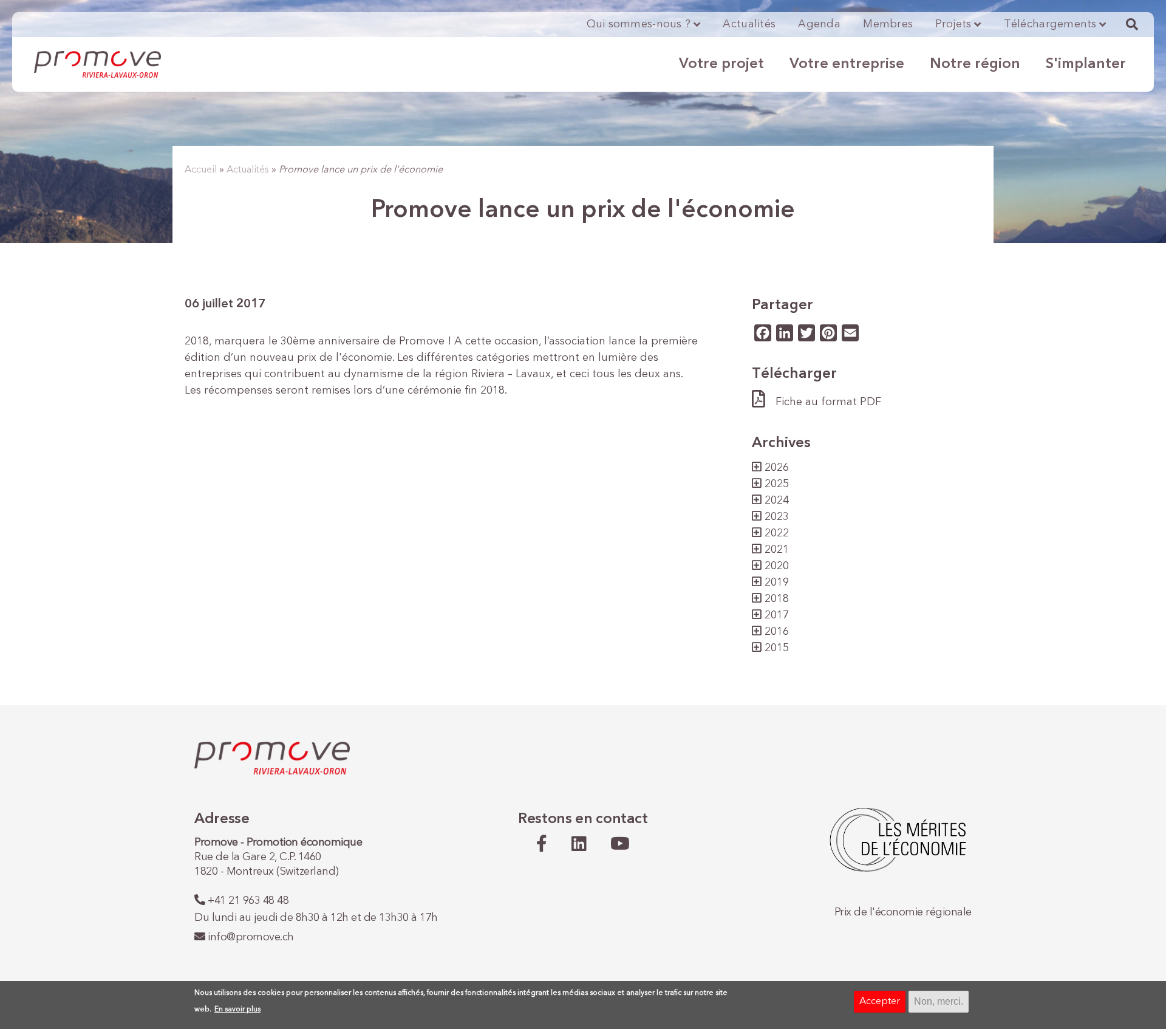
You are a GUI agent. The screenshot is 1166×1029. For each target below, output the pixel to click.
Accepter (879, 1002)
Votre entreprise (846, 64)
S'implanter (1086, 64)
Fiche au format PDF (828, 402)
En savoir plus (237, 1009)
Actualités (749, 24)
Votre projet (721, 64)
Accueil (201, 170)
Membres (888, 24)
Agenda (819, 24)
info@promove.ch (251, 937)
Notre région (975, 64)
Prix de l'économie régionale (903, 912)
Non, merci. (938, 1001)
